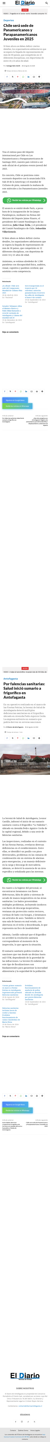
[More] (39, 77)
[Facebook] (7, 77)
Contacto (13, 1430)
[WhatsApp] (23, 77)
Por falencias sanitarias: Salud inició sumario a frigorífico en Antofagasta (13, 420)
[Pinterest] (17, 77)
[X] (12, 77)
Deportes (8, 20)
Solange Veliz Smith (13, 66)
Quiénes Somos (23, 1430)
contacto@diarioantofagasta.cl (30, 1406)
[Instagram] (22, 1421)
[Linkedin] (28, 77)
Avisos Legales (35, 1430)
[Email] (33, 77)
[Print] (36, 391)
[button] (4, 3)
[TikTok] (28, 1422)
